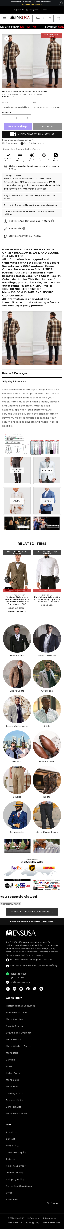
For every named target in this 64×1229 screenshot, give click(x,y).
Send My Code (32, 1216)
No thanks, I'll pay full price (32, 1223)
